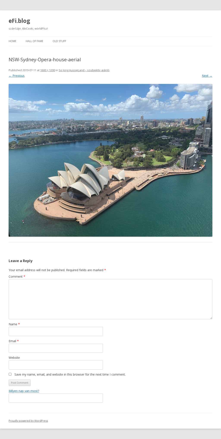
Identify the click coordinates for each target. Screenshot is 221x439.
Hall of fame (34, 41)
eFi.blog (19, 21)
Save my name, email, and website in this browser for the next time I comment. (70, 374)
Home (12, 41)
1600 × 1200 (47, 70)
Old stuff (59, 41)
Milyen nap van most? (24, 391)
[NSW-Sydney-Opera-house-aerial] (110, 160)
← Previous (17, 76)
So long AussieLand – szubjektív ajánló (84, 70)
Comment (17, 276)
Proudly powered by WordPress (28, 421)
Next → (207, 76)
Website (14, 358)
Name (14, 324)
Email (14, 341)
